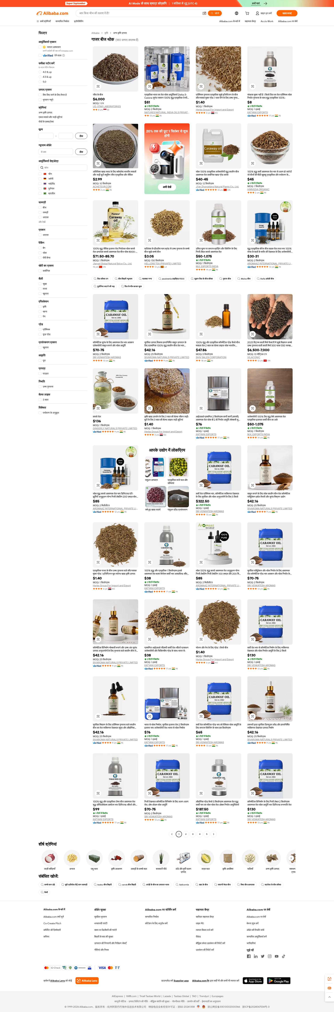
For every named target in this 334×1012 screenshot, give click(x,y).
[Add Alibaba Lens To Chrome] (87, 980)
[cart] (247, 13)
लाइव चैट (200, 923)
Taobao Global (181, 996)
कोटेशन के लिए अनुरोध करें (156, 923)
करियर (46, 936)
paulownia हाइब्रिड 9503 (173, 279)
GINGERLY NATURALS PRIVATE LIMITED (115, 428)
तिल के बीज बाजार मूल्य (133, 286)
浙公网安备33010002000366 (224, 1006)
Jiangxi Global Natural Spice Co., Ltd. (112, 263)
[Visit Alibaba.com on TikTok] (283, 956)
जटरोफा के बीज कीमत (273, 884)
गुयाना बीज (227, 279)
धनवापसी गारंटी (100, 923)
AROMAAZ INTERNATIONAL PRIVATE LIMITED (270, 263)
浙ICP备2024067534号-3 (255, 1006)
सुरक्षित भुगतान (100, 916)
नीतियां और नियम (101, 949)
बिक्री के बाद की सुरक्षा (103, 936)
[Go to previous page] (172, 834)
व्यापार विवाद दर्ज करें (204, 930)
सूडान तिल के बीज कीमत (203, 279)
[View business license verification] (198, 1007)
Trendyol (204, 996)
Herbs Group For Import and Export (215, 109)
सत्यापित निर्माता (152, 916)
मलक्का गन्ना (147, 279)
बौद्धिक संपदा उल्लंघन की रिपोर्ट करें (210, 943)
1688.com (131, 996)
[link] (329, 978)
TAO (194, 996)
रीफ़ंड (198, 936)
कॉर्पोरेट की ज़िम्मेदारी (52, 930)
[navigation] (63, 434)
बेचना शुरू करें (253, 923)
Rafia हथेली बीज (267, 279)
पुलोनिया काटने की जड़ (105, 286)
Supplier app (181, 980)
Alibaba (95, 33)
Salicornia (184, 884)
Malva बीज (245, 279)
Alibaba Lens (57, 980)
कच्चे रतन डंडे (49, 884)
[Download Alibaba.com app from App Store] (253, 980)
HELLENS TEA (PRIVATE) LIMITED (162, 263)
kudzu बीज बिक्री (104, 884)
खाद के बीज (203, 884)
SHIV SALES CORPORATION (211, 357)
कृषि (106, 33)
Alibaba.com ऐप (200, 980)
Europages (217, 996)
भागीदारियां (251, 943)
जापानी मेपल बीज (224, 884)
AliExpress (117, 996)
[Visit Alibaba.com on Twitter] (263, 956)
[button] (204, 13)
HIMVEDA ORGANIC (258, 189)
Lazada (167, 996)
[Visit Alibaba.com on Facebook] (249, 956)
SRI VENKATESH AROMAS (107, 357)
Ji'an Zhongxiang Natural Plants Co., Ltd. (217, 186)
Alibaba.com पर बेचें (256, 916)
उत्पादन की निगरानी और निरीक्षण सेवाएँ (110, 943)
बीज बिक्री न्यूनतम (125, 279)
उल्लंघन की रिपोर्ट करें (205, 949)
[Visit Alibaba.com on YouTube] (277, 956)
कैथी (46, 892)
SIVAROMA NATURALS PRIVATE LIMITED (166, 357)
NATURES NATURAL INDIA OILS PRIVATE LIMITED (167, 112)
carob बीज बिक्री (129, 884)
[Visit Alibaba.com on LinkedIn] (256, 956)
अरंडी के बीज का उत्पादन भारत (157, 884)
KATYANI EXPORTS (257, 112)
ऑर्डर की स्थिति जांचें (255, 930)
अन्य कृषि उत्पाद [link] (120, 33)
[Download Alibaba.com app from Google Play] (279, 980)
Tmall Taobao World (150, 996)
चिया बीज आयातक (248, 884)
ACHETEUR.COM (102, 186)
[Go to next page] (213, 834)
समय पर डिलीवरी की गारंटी (105, 930)
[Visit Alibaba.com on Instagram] (270, 956)
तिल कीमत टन (102, 279)
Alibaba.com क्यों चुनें (53, 916)
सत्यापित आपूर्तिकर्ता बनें (257, 936)
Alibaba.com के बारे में (54, 909)
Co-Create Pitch (52, 923)
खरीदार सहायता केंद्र (205, 916)
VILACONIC (253, 357)
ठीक (81, 135)
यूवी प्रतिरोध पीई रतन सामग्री (76, 884)
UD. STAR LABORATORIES (107, 106)
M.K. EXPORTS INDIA (207, 266)
